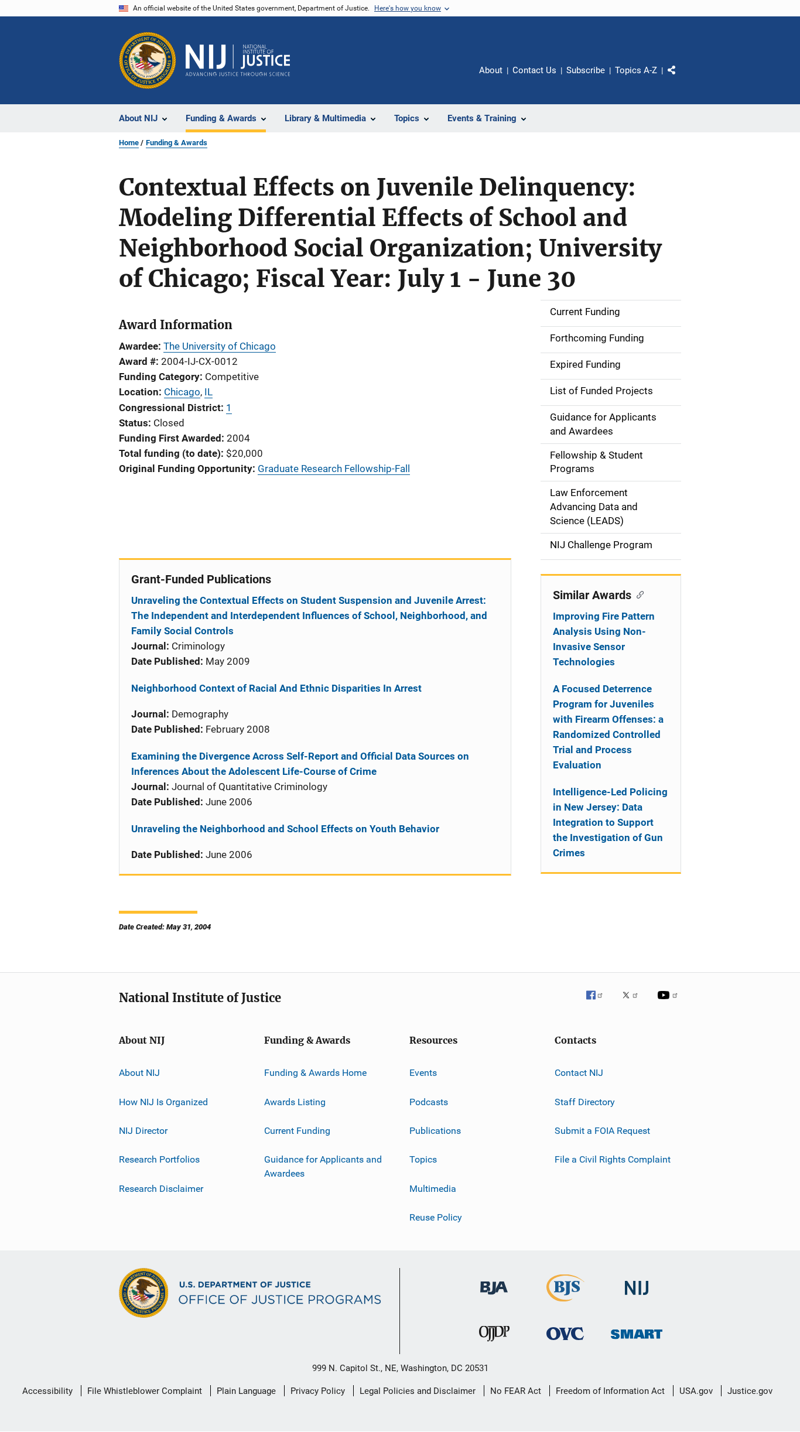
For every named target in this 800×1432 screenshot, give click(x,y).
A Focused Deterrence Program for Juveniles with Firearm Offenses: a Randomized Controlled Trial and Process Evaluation (608, 727)
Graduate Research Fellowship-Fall (334, 468)
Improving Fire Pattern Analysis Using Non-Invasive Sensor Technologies (604, 639)
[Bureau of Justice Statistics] (565, 1304)
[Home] (238, 60)
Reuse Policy (435, 1217)
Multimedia (432, 1188)
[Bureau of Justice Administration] (494, 1296)
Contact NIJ (579, 1072)
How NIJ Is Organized (163, 1101)
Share (681, 78)
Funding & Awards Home (315, 1072)
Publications (435, 1130)
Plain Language (246, 1391)
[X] (634, 1003)
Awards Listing (295, 1101)
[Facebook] (599, 1003)
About (490, 70)
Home (129, 142)
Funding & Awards (176, 142)
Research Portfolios (159, 1159)
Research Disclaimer (161, 1188)
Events (423, 1072)
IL (208, 392)
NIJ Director (143, 1130)
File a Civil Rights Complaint (613, 1159)
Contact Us (534, 70)
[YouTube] (669, 1003)
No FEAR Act (515, 1391)
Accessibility (47, 1391)
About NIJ (139, 1072)
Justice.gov (749, 1391)
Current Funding (297, 1130)
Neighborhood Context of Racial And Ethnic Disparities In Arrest (276, 688)
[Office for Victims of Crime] (565, 1342)
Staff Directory (585, 1101)
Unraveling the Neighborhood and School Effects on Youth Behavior (285, 829)
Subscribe (585, 70)
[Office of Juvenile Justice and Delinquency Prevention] (494, 1344)
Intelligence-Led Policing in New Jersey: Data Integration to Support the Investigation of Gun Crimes (610, 822)
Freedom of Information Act (610, 1391)
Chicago (182, 392)
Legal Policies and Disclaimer (418, 1391)
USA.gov (696, 1391)
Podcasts (428, 1101)
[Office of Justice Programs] (147, 60)
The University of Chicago (219, 346)
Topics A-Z (636, 70)
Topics (423, 1159)
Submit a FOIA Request (602, 1130)
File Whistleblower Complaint (144, 1391)
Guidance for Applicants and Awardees (323, 1166)
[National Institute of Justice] (636, 1297)
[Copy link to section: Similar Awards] (637, 594)
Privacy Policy (317, 1391)
